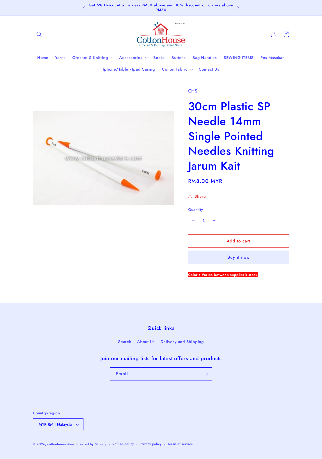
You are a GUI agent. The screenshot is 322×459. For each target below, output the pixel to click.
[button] (39, 34)
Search (124, 342)
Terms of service (180, 444)
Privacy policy (151, 444)
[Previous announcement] (84, 7)
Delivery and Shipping (182, 342)
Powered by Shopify (91, 444)
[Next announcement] (238, 7)
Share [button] (200, 196)
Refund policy (123, 444)
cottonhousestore (60, 444)
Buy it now (238, 257)
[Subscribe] (206, 374)
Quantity (195, 209)
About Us (146, 342)
